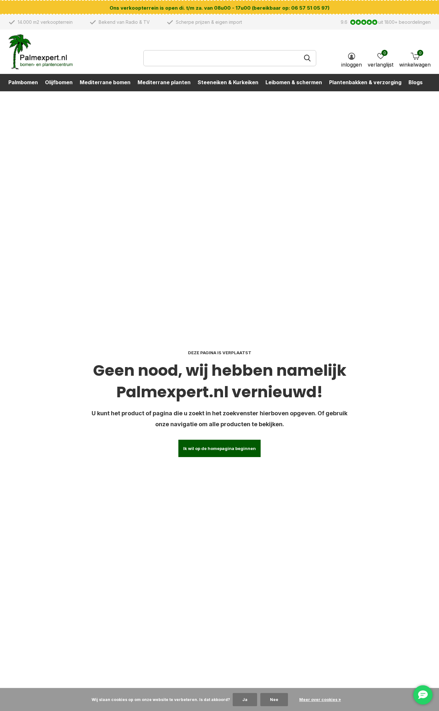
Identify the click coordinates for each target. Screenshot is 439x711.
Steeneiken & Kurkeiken (228, 82)
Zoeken (307, 58)
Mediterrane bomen (105, 82)
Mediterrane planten (164, 82)
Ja (244, 699)
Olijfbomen (59, 82)
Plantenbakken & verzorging (365, 82)
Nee (274, 699)
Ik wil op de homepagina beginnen (219, 448)
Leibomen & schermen (293, 82)
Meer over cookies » (320, 699)
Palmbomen (23, 82)
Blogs (415, 82)
